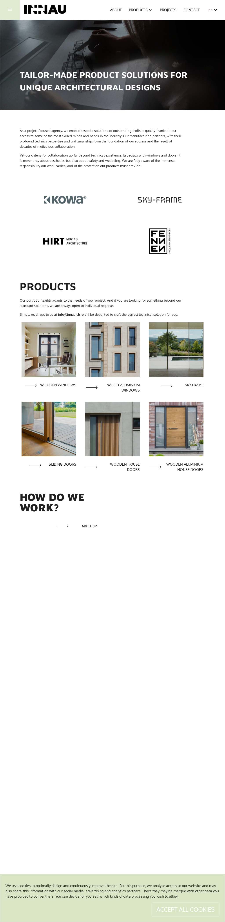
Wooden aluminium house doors (184, 467)
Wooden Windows (58, 385)
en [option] (210, 10)
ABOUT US (90, 526)
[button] (116, 10)
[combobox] (212, 9)
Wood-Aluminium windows (123, 387)
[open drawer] (10, 10)
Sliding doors (62, 464)
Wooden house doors (125, 467)
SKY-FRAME (194, 385)
